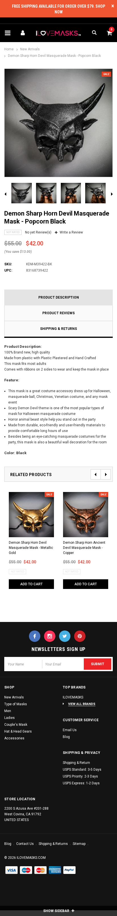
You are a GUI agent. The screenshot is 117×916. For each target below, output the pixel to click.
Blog (66, 737)
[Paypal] (69, 870)
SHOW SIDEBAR (56, 911)
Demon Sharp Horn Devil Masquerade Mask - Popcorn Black (54, 56)
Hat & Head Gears (18, 731)
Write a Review (71, 232)
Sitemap (79, 844)
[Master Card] (26, 870)
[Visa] (11, 870)
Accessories (14, 738)
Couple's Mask (15, 725)
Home (9, 49)
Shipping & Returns (58, 329)
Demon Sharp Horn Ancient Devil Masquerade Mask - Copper (84, 548)
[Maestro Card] (40, 870)
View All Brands (81, 704)
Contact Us (25, 844)
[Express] (55, 870)
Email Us (70, 730)
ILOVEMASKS (73, 697)
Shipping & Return (76, 763)
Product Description (58, 297)
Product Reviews (58, 313)
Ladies (9, 718)
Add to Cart (31, 584)
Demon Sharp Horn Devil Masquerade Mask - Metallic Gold (31, 548)
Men (7, 711)
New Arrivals (30, 49)
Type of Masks (15, 704)
